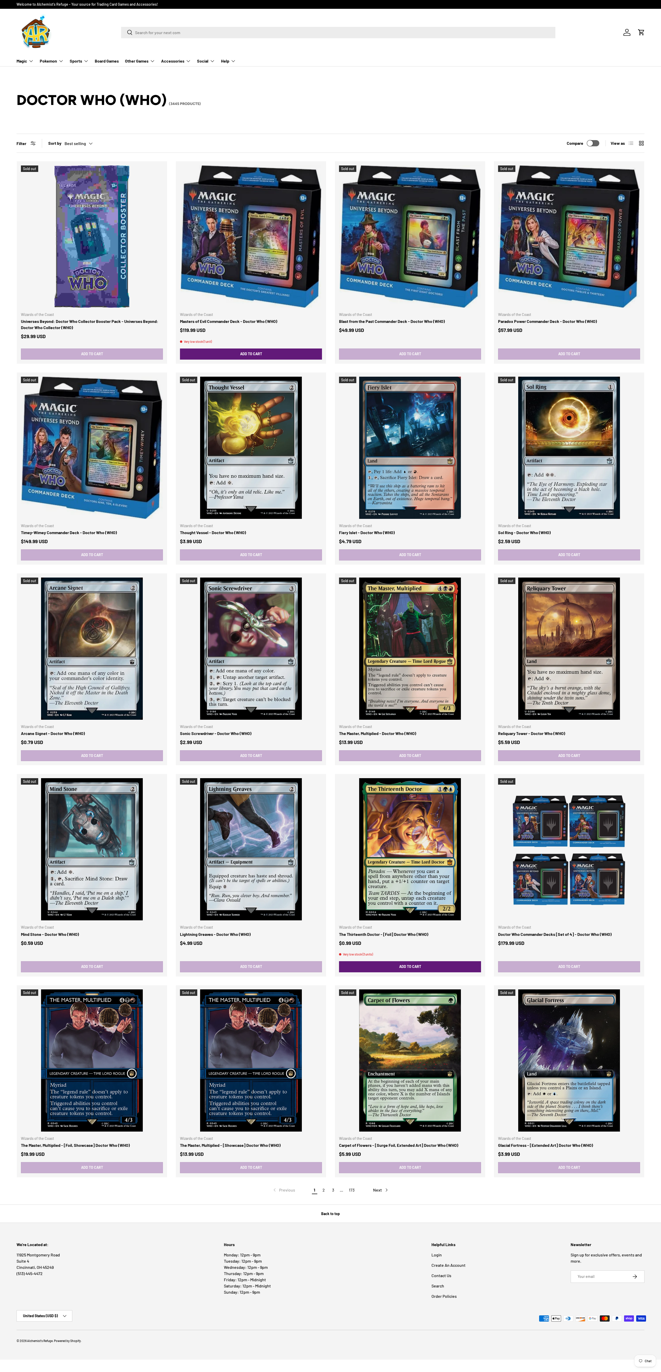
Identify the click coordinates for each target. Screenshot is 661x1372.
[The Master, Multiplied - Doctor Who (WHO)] (410, 649)
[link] (284, 1190)
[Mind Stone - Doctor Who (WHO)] (92, 849)
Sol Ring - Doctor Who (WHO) (524, 532)
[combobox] (338, 32)
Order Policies (444, 1296)
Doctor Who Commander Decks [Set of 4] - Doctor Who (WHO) (555, 934)
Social (202, 60)
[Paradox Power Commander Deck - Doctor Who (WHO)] (569, 236)
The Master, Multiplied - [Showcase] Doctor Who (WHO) (230, 1145)
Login (436, 1254)
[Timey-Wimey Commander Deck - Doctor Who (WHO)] (92, 448)
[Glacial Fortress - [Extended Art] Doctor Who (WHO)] (569, 1060)
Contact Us (441, 1275)
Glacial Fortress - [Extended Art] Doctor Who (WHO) (545, 1145)
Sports (76, 60)
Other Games (136, 60)
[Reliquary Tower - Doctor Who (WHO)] (569, 649)
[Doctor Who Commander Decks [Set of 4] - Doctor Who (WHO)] (569, 849)
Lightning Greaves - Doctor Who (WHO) (215, 934)
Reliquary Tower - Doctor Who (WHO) (531, 733)
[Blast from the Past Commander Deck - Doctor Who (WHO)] (410, 236)
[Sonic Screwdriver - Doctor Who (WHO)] (251, 649)
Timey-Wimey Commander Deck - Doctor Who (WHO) (69, 532)
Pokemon (48, 60)
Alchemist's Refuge (40, 1341)
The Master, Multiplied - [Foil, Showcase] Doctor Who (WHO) (75, 1145)
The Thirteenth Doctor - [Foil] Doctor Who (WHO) (383, 934)
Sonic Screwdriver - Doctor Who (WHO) (215, 733)
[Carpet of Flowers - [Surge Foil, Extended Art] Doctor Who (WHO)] (410, 1060)
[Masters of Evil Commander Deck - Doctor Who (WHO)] (251, 236)
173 (352, 1189)
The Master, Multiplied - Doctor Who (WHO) (377, 733)
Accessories (172, 60)
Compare (575, 143)
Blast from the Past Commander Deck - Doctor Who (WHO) (392, 321)
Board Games (107, 60)
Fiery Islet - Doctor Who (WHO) (367, 532)
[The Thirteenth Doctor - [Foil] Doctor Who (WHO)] (410, 849)
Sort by (54, 143)
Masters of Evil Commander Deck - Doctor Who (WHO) (228, 321)
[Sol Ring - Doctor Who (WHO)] (569, 448)
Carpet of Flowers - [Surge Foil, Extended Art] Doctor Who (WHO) (398, 1145)
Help (225, 60)
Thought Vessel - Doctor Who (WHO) (213, 532)
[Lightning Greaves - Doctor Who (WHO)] (251, 849)
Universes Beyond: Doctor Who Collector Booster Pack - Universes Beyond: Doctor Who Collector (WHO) (89, 324)
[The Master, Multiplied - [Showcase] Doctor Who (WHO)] (251, 1060)
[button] (641, 32)
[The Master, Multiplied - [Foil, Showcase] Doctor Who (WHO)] (92, 1060)
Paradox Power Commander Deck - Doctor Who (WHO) (547, 321)
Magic (22, 60)
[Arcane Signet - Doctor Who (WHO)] (92, 649)
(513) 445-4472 (30, 1273)
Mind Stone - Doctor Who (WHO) (50, 934)
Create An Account (448, 1265)
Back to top (330, 1213)
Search (437, 1285)
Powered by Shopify (67, 1341)
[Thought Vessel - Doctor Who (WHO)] (251, 448)
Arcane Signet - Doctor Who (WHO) (53, 733)
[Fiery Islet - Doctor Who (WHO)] (410, 448)
